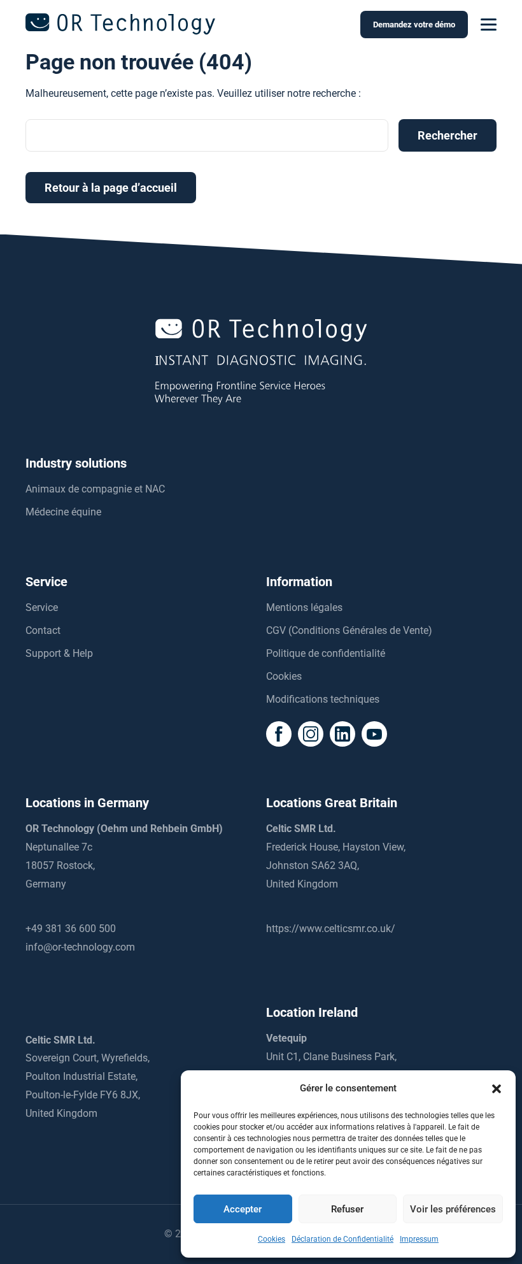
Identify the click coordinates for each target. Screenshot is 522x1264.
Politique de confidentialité (325, 653)
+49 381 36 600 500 (70, 929)
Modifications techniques (322, 699)
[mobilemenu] (489, 24)
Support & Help (59, 653)
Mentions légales (304, 607)
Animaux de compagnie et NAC (95, 489)
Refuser (347, 1209)
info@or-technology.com (80, 947)
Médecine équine (63, 512)
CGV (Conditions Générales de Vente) (349, 630)
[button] (496, 1088)
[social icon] (279, 734)
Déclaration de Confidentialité (342, 1239)
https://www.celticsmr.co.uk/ (330, 929)
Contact (42, 630)
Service (41, 607)
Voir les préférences (453, 1209)
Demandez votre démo (414, 24)
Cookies (271, 1239)
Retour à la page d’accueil (111, 187)
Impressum (419, 1239)
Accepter (242, 1209)
